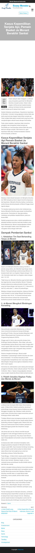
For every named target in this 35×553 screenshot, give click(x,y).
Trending (3, 539)
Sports (9, 503)
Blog (2, 523)
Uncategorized (5, 542)
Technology (4, 537)
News (3, 531)
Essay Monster (21, 5)
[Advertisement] (17, 60)
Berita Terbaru (23, 13)
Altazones (21, 549)
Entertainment (5, 525)
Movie (3, 528)
